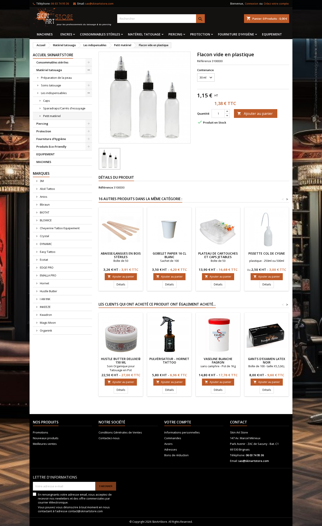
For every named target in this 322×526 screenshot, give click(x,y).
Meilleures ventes (45, 444)
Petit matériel (52, 116)
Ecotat (43, 260)
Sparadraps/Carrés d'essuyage (64, 108)
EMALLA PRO (47, 275)
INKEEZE (45, 307)
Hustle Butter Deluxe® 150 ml (121, 360)
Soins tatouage (51, 85)
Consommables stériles (100, 34)
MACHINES (45, 34)
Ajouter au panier (255, 113)
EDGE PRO (46, 267)
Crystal (44, 236)
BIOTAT (44, 212)
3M (41, 181)
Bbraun (44, 204)
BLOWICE (45, 220)
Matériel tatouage (144, 34)
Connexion (251, 3)
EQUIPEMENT (272, 34)
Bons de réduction (176, 455)
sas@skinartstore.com (99, 3)
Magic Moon (47, 323)
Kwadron (45, 315)
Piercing (175, 34)
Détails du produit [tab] (116, 177)
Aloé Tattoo (47, 189)
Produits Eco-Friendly (51, 147)
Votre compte (177, 422)
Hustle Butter (48, 291)
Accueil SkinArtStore (53, 54)
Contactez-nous (109, 438)
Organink (45, 330)
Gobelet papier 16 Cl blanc (169, 255)
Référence (204, 61)
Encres (66, 34)
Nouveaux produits (45, 438)
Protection (200, 34)
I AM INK (44, 299)
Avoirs (168, 444)
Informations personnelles (182, 432)
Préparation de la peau (56, 78)
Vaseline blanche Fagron (218, 360)
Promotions (40, 432)
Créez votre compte (276, 3)
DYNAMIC (45, 244)
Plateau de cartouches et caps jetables (218, 255)
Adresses (170, 449)
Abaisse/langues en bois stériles (121, 255)
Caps (46, 101)
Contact (238, 422)
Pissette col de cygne (266, 253)
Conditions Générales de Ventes (120, 432)
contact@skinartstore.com (85, 511)
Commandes (172, 438)
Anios (43, 197)
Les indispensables (54, 93)
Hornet (44, 283)
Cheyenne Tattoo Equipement (59, 228)
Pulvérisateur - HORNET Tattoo (169, 360)
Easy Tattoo (47, 252)
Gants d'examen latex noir (266, 360)
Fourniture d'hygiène (236, 34)
